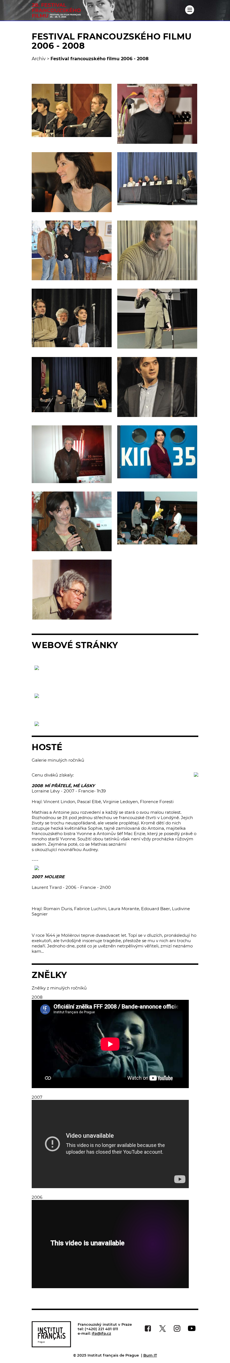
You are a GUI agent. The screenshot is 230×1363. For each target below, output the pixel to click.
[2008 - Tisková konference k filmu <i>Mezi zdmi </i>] (157, 178)
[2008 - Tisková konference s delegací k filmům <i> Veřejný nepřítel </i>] (72, 110)
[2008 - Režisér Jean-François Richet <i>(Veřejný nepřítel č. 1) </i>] (157, 251)
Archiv (39, 58)
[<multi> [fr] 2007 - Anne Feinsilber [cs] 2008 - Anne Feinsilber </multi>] (157, 452)
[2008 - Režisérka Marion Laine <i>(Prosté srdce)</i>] (72, 182)
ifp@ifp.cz (101, 1333)
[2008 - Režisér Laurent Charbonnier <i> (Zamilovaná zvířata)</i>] (157, 114)
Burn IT (150, 1355)
